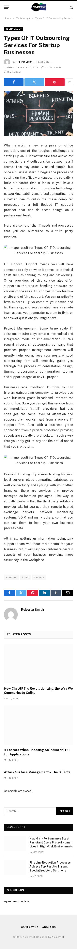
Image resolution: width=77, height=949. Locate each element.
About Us (49, 927)
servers (39, 577)
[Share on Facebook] (13, 82)
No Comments (53, 67)
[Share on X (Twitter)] (34, 82)
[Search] (71, 7)
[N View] (38, 7)
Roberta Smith (24, 61)
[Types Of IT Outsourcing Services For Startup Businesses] (38, 113)
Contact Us (29, 927)
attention (11, 577)
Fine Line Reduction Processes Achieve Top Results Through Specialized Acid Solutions (50, 866)
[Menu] (6, 7)
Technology (14, 29)
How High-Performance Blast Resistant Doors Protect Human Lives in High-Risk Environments (51, 842)
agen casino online (16, 901)
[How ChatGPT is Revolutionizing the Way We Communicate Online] (38, 663)
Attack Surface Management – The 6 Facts (37, 772)
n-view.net (58, 936)
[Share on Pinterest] (55, 82)
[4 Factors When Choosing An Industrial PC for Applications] (38, 725)
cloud (25, 577)
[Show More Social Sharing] (69, 82)
